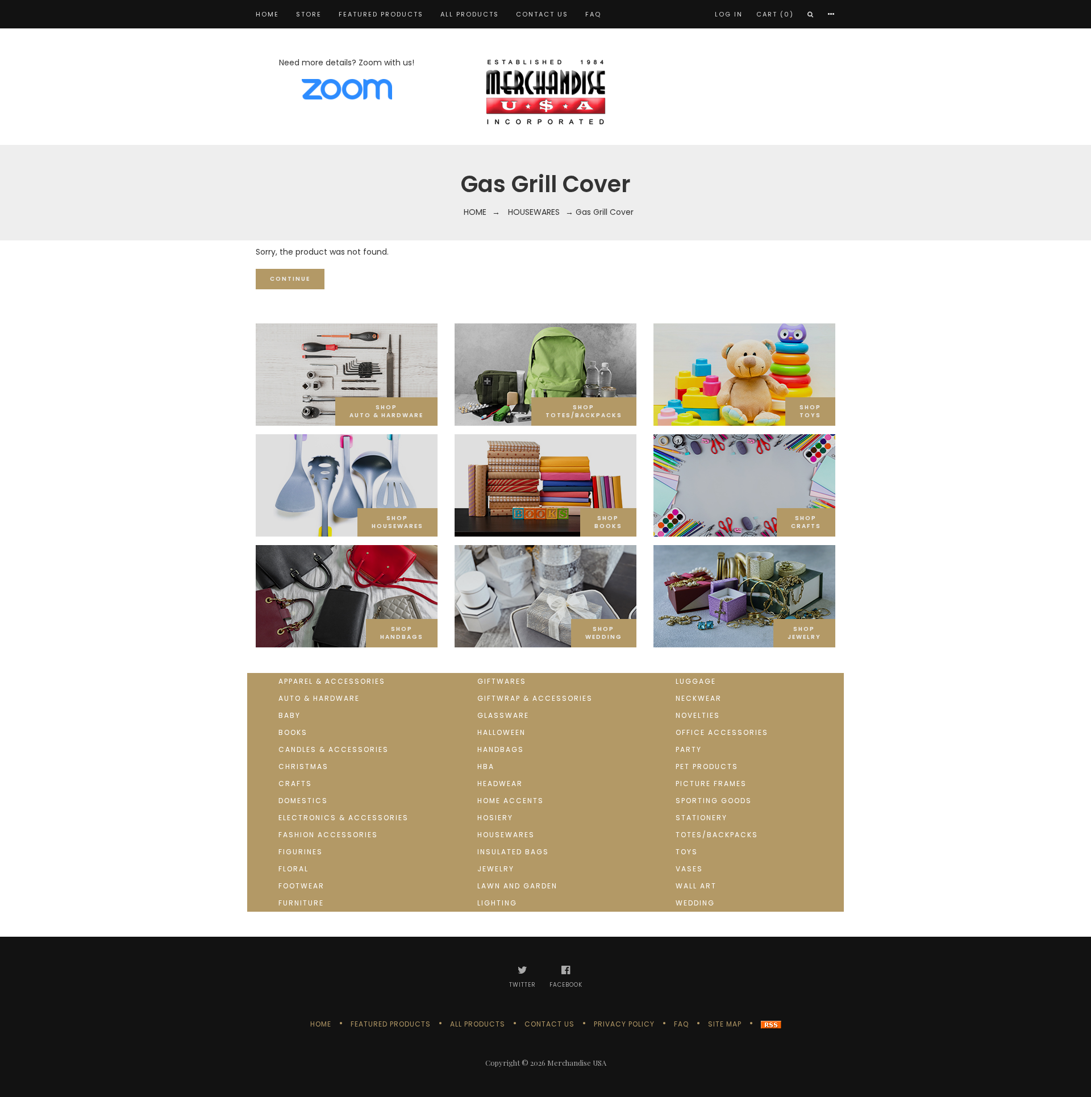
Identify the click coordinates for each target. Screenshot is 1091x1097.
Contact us (542, 14)
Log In (729, 14)
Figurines (300, 852)
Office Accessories (722, 732)
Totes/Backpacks (717, 835)
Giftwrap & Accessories (535, 698)
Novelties (698, 715)
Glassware (503, 715)
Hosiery (495, 817)
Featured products (381, 14)
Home (267, 14)
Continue (290, 279)
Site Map (725, 1024)
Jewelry (495, 869)
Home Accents (510, 800)
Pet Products (707, 766)
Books (292, 732)
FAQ (593, 14)
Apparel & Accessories (331, 681)
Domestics (303, 800)
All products (469, 14)
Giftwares (501, 681)
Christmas (303, 766)
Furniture (301, 903)
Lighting (497, 903)
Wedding (695, 903)
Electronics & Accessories (343, 817)
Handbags (500, 749)
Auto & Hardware (319, 698)
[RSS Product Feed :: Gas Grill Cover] (771, 1024)
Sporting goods (714, 800)
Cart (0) (775, 14)
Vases (689, 869)
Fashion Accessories (328, 835)
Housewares (534, 212)
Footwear (301, 886)
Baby (289, 715)
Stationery (701, 817)
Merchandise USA (576, 1062)
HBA (485, 766)
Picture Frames (711, 783)
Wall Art (696, 886)
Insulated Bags (513, 852)
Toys (687, 852)
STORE (309, 14)
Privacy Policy (624, 1024)
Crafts (295, 783)
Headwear (500, 783)
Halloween (501, 732)
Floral (293, 869)
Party (689, 749)
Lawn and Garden (517, 886)
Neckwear (699, 698)
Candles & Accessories (333, 749)
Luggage (696, 681)
